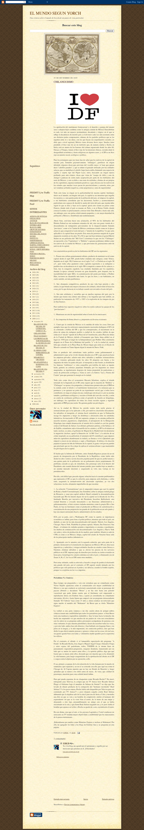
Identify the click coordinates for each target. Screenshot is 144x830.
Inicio (86, 799)
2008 (34, 404)
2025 (34, 275)
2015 (34, 302)
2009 (34, 319)
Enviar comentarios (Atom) (74, 804)
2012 (34, 310)
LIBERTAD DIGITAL (37, 243)
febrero (36, 398)
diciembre (37, 321)
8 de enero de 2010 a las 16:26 (71, 752)
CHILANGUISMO (40, 333)
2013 (34, 308)
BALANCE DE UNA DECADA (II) (40, 346)
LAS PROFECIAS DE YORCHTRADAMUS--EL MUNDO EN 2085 (42, 340)
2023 (34, 280)
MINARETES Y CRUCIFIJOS (39, 358)
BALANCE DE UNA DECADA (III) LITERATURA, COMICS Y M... (40, 327)
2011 (34, 313)
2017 (34, 297)
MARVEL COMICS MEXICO (39, 245)
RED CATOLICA (35, 262)
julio (35, 385)
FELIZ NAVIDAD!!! (40, 336)
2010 (34, 316)
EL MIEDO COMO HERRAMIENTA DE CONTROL (42, 352)
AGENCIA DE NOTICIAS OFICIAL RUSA (38, 217)
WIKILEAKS (34, 265)
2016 (34, 299)
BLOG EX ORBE (35, 227)
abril (35, 393)
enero (36, 401)
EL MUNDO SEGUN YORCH (55, 13)
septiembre (37, 379)
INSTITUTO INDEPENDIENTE (36, 239)
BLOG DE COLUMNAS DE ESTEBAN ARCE (39, 224)
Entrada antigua (108, 799)
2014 (34, 305)
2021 (34, 286)
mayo (36, 390)
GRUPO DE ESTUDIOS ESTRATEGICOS (37, 230)
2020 (34, 288)
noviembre (37, 374)
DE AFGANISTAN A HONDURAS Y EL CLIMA (41, 364)
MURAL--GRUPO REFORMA (40, 249)
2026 (34, 272)
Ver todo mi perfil (35, 424)
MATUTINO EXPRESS (37, 247)
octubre (36, 376)
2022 (34, 283)
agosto (36, 382)
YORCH (35, 421)
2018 (34, 294)
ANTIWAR (33, 221)
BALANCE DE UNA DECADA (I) (40, 370)
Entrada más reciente (61, 799)
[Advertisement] (38, 120)
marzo (36, 396)
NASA (32, 251)
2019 (34, 291)
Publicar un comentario (63, 757)
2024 (34, 278)
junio (36, 387)
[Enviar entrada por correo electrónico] (78, 733)
